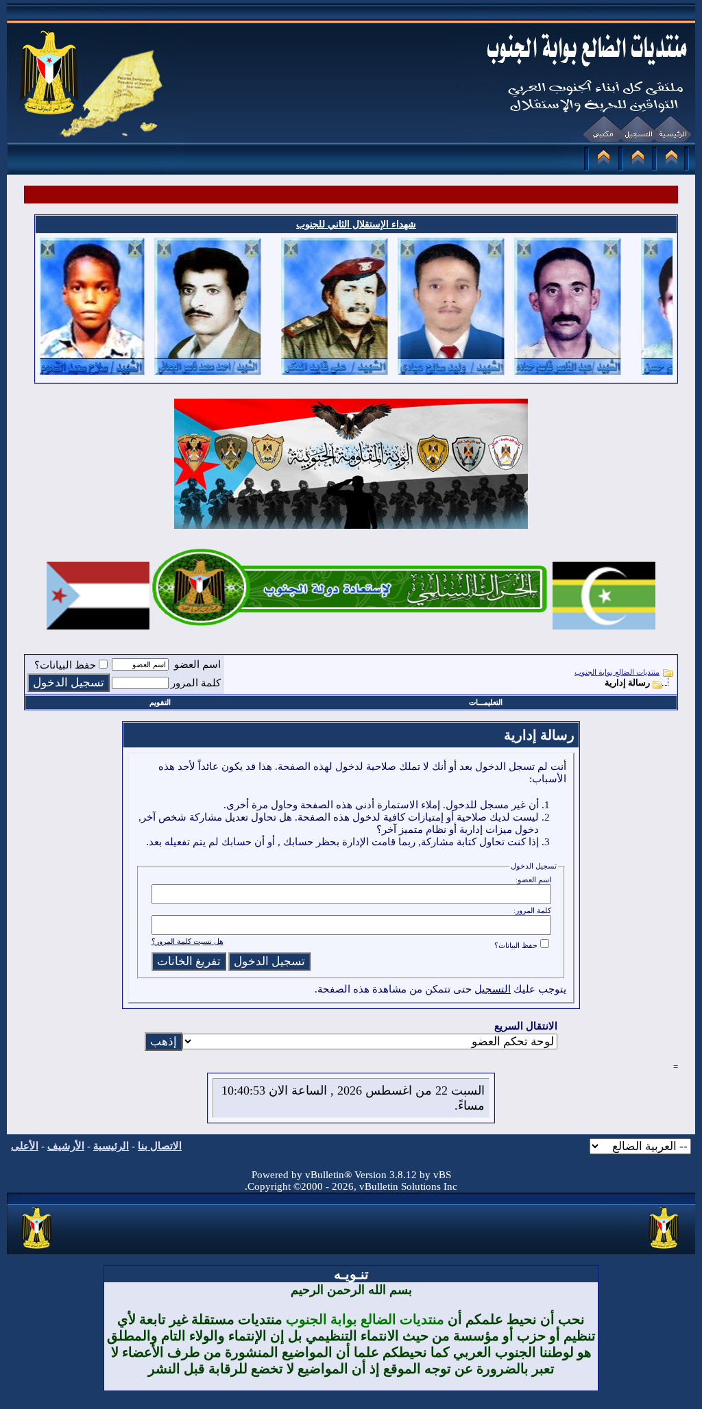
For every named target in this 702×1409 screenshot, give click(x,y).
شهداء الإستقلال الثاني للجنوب (356, 224)
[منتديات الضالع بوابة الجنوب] (37, 1249)
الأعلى (24, 1145)
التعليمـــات (486, 702)
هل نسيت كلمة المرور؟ (187, 941)
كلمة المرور (196, 682)
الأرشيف (65, 1145)
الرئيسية (111, 1145)
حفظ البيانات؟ (65, 665)
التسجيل (492, 989)
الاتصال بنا (160, 1145)
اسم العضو (197, 664)
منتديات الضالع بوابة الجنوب (616, 672)
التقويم (160, 702)
